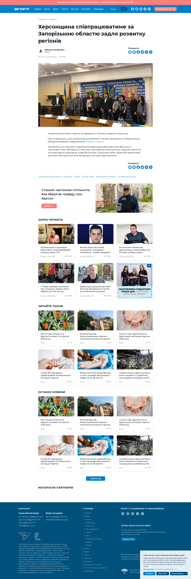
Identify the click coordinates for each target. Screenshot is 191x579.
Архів (86, 555)
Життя (88, 545)
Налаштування (177, 573)
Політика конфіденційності (95, 568)
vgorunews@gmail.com (29, 519)
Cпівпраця (98, 9)
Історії (88, 519)
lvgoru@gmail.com (27, 522)
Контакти (86, 9)
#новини (67, 177)
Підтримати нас (164, 9)
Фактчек (90, 526)
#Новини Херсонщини (50, 177)
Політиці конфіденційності (166, 569)
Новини (37, 9)
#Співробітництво (127, 177)
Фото (88, 536)
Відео (55, 9)
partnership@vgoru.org (56, 516)
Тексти (64, 9)
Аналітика (90, 523)
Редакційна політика (93, 565)
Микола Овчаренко (55, 50)
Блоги (47, 9)
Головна (42, 19)
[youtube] (141, 9)
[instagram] (136, 9)
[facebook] (132, 9)
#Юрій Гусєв (88, 177)
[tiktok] (149, 9)
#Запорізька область (106, 177)
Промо (89, 542)
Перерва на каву (93, 539)
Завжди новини (95, 141)
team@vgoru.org (26, 525)
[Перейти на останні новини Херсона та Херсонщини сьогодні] (22, 9)
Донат (47, 206)
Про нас (74, 9)
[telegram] (145, 9)
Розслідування (92, 529)
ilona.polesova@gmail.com (31, 516)
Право (89, 532)
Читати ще (95, 478)
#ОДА (77, 177)
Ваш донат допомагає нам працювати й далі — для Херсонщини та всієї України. (95, 2)
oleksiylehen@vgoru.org (57, 519)
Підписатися (128, 539)
